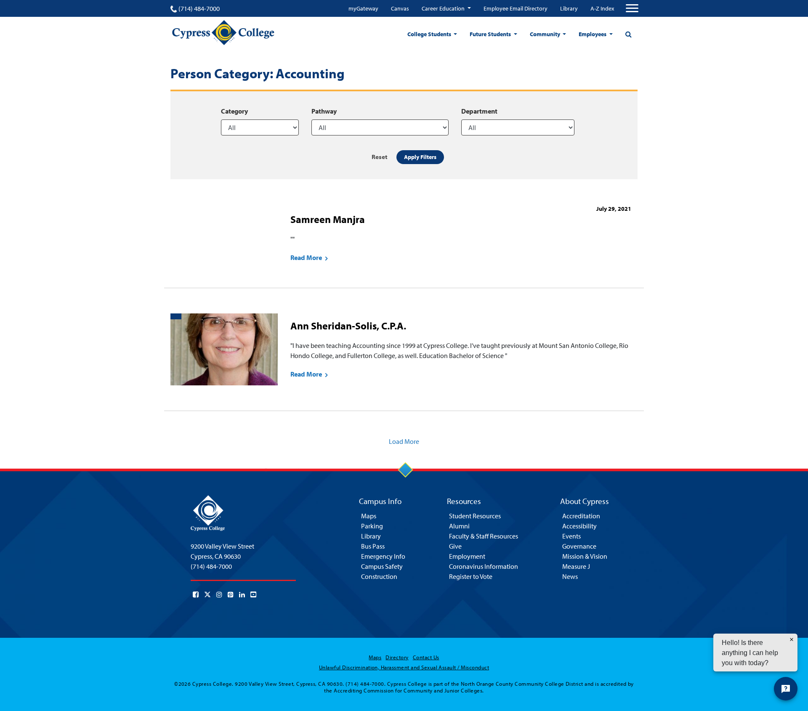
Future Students (491, 34)
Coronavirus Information (483, 566)
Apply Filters (420, 157)
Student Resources (475, 516)
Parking (372, 526)
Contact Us (426, 657)
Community (545, 34)
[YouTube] (253, 594)
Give (455, 546)
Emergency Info (383, 556)
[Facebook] (196, 594)
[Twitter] (207, 594)
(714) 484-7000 (199, 8)
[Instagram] (219, 594)
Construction (379, 576)
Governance (579, 546)
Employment (467, 556)
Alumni (459, 526)
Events (571, 536)
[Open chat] (785, 688)
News (570, 576)
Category (234, 111)
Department (479, 111)
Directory (396, 657)
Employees (593, 34)
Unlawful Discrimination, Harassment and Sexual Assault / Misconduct (404, 667)
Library (569, 8)
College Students (429, 34)
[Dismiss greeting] (791, 639)
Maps (368, 516)
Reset (380, 157)
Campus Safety (382, 566)
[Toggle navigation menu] (632, 8)
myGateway (363, 8)
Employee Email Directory (516, 8)
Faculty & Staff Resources (483, 536)
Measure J (576, 566)
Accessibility (579, 526)
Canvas (400, 8)
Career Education (444, 8)
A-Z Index (602, 8)
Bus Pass (373, 546)
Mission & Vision (584, 556)
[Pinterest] (231, 594)
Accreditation (581, 516)
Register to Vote (470, 576)
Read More (306, 257)
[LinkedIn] (242, 594)
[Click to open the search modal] (628, 34)
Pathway (324, 111)
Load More (404, 441)
